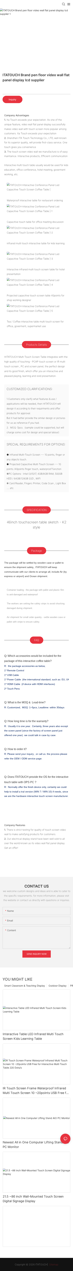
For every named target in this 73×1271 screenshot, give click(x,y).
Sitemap (53, 1264)
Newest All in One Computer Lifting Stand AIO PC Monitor (36, 1144)
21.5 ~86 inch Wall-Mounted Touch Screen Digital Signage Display (33, 1199)
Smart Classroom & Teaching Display (24, 985)
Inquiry (12, 99)
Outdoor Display (58, 985)
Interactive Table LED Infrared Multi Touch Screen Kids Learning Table (33, 1036)
